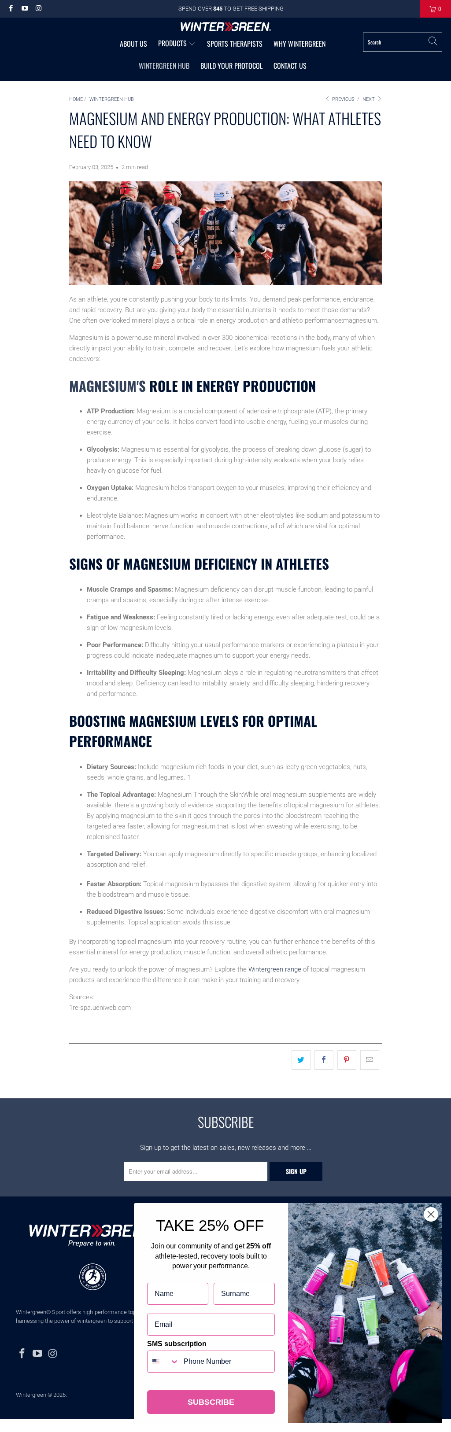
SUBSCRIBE (211, 1402)
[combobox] (163, 1361)
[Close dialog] (431, 1214)
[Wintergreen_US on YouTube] (24, 8)
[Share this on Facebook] (323, 1060)
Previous (343, 99)
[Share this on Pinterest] (346, 1060)
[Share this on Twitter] (301, 1060)
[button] (177, 44)
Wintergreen (31, 1395)
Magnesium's (107, 385)
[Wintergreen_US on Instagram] (38, 8)
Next (369, 99)
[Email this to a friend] (369, 1060)
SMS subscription (177, 1343)
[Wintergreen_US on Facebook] (10, 8)
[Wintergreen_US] (226, 27)
